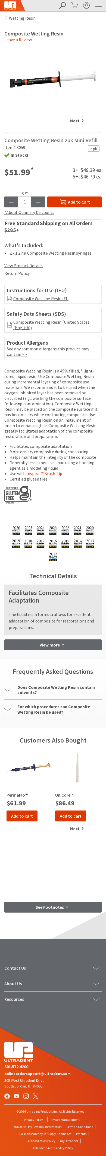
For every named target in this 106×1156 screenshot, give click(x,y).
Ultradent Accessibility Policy (53, 1148)
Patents (81, 1134)
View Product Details (23, 265)
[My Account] (86, 5)
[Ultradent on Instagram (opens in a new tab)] (26, 1097)
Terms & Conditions (79, 1127)
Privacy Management (65, 1120)
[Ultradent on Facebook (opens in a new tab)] (7, 1097)
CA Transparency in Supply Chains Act (45, 1134)
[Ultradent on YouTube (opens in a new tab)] (17, 1097)
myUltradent (69, 1141)
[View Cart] (74, 5)
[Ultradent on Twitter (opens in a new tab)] (36, 1097)
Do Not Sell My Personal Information (37, 1127)
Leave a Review (18, 39)
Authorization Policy (41, 1141)
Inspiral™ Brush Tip (44, 473)
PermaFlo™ (17, 795)
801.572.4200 (16, 1066)
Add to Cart (79, 202)
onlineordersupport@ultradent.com (37, 1073)
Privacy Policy (33, 1120)
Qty (25, 193)
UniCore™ (64, 795)
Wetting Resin (22, 18)
